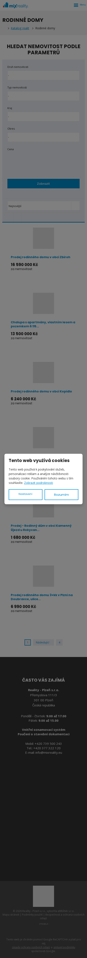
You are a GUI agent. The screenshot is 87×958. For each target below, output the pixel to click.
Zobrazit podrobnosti (38, 483)
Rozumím (61, 494)
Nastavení (25, 494)
